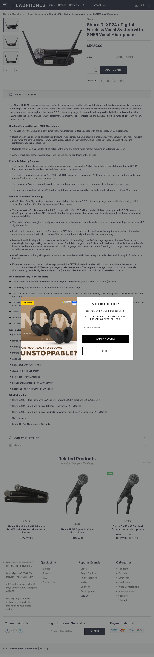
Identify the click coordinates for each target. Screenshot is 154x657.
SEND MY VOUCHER (105, 338)
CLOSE (105, 350)
